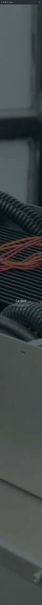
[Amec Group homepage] (7, 2)
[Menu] (39, 2)
